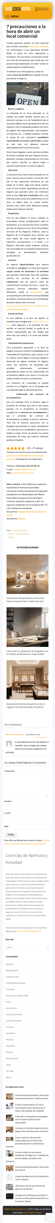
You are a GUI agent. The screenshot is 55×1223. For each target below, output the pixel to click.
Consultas (10, 989)
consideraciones (20, 530)
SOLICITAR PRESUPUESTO (29, 931)
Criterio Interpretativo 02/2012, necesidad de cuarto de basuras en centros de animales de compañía (30, 1107)
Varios (9, 1077)
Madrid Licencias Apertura (15, 1209)
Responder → (42, 737)
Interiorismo (11, 1008)
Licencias (10, 1027)
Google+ (38, 1212)
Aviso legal (28, 1212)
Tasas (8, 1064)
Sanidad (9, 1052)
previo (10, 537)
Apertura (10, 964)
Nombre (8, 801)
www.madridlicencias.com (23, 473)
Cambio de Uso (12, 976)
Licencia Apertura (13, 1020)
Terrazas (10, 1071)
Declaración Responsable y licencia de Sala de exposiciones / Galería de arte (25, 600)
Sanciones (10, 1046)
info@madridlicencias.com (24, 469)
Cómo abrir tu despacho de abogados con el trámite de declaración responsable (27, 653)
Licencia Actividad (14, 1014)
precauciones (22, 534)
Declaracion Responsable (17, 995)
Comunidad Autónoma (15, 983)
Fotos (8, 1002)
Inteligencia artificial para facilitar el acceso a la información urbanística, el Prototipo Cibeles (31, 1198)
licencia (11, 534)
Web (6, 826)
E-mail (7, 813)
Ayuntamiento (36, 292)
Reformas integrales (15, 734)
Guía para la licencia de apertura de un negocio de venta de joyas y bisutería (26, 705)
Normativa (10, 1033)
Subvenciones (12, 1058)
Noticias (9, 1039)
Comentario (9, 771)
